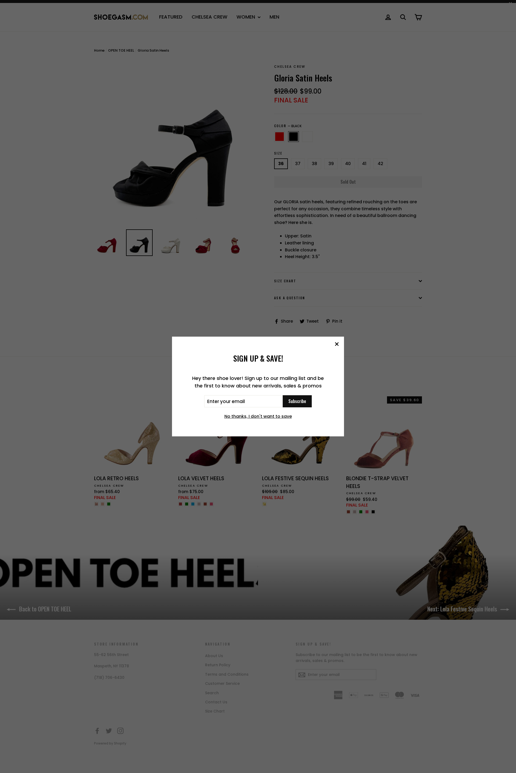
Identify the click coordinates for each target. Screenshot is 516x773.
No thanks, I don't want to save (258, 416)
